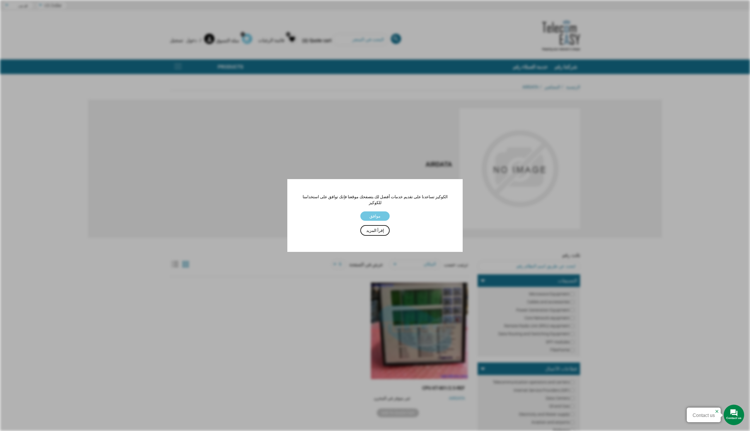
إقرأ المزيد (375, 230)
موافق (375, 216)
